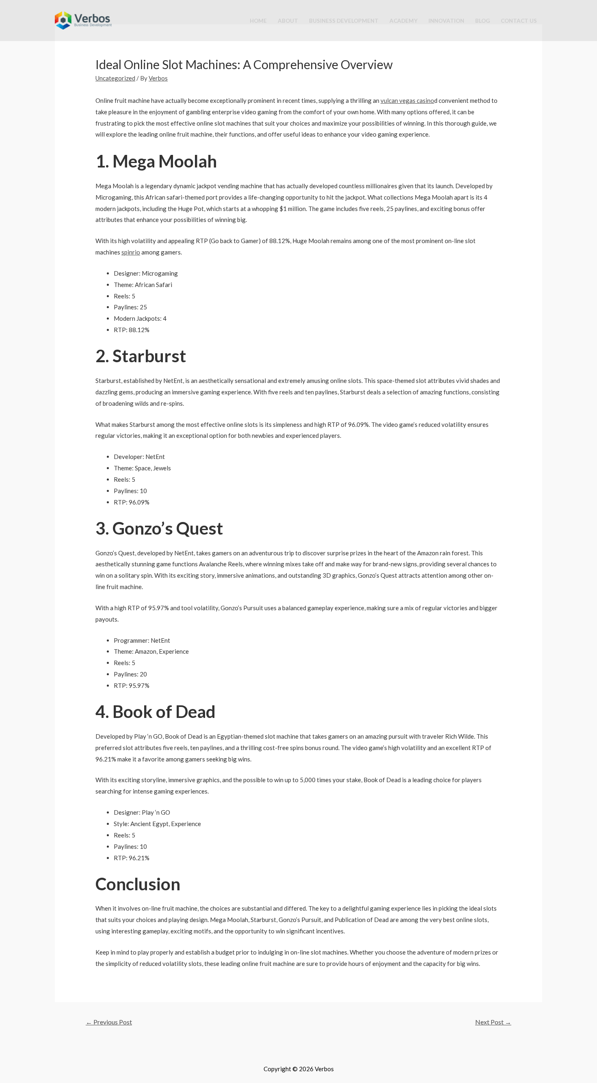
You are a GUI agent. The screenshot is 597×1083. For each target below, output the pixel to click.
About (288, 20)
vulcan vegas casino (407, 100)
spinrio (130, 252)
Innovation (446, 20)
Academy (403, 20)
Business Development (344, 20)
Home (258, 20)
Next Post (493, 1022)
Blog (482, 20)
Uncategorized (115, 78)
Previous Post (109, 1022)
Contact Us (519, 20)
